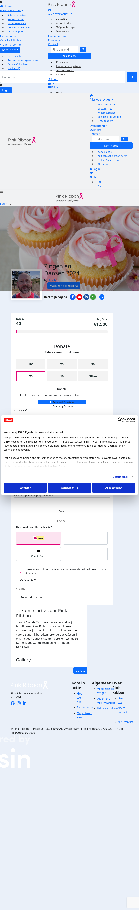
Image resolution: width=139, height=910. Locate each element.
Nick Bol (53, 280)
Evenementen (57, 36)
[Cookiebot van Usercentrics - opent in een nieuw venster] (120, 419)
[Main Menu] (1, 192)
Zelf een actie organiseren (68, 66)
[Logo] (61, 4)
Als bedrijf (61, 74)
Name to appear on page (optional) (33, 495)
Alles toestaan (113, 487)
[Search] (83, 49)
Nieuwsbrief (125, 722)
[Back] (61, 521)
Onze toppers (62, 31)
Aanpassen (67, 487)
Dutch (59, 92)
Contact (53, 44)
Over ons (54, 40)
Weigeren (25, 487)
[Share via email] (79, 297)
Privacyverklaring (108, 708)
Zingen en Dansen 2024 (103, 297)
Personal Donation (63, 402)
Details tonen (120, 476)
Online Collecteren (65, 70)
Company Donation (63, 406)
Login (54, 79)
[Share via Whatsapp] (93, 297)
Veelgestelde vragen (65, 27)
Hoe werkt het (80, 698)
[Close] (9, 204)
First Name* (20, 410)
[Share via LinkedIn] (86, 297)
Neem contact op (122, 712)
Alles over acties (58, 14)
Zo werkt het (62, 19)
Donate (80, 670)
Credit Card (38, 556)
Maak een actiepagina (64, 286)
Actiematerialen (63, 23)
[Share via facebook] (73, 297)
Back (22, 588)
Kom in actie (70, 55)
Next (62, 511)
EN (53, 87)
